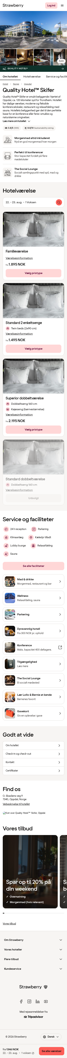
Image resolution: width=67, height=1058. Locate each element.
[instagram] (29, 1001)
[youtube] (46, 1001)
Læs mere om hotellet (14, 121)
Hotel (5, 84)
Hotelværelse (32, 77)
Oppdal (28, 84)
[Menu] (62, 5)
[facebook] (21, 1001)
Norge (16, 84)
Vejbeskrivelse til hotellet (16, 804)
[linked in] (38, 1001)
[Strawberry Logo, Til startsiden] (13, 5)
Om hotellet (10, 77)
